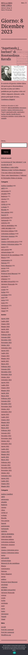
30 (25, 63)
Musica (3, 257)
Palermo (4, 263)
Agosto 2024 (5, 382)
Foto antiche (5, 212)
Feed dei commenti (7, 632)
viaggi (3, 311)
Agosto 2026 (5, 318)
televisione (4, 305)
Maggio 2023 (5, 422)
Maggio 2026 (5, 327)
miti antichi (5, 250)
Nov (18, 65)
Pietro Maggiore (6, 266)
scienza (3, 287)
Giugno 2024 (5, 388)
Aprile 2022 (5, 457)
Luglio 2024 (5, 385)
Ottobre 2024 (5, 377)
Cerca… (3, 141)
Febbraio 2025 (6, 366)
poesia (3, 268)
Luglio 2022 (5, 449)
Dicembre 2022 (6, 436)
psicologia (4, 276)
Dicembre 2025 (6, 340)
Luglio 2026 (5, 321)
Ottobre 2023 (5, 409)
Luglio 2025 (5, 353)
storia (3, 300)
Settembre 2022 (6, 444)
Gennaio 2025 (5, 369)
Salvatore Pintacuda (7, 284)
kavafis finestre (16, 114)
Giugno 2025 (5, 356)
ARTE (3, 188)
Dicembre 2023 (6, 404)
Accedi (3, 627)
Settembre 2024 (6, 380)
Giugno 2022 (5, 452)
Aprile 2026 (5, 329)
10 (26, 56)
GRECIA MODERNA (13, 108)
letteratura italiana (7, 231)
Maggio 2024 (5, 390)
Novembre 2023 (6, 406)
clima (3, 202)
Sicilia (3, 292)
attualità (4, 194)
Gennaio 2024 (5, 401)
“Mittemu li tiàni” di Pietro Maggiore (13, 170)
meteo (3, 247)
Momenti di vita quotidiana (10, 255)
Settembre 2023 (6, 412)
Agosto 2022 (5, 446)
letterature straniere (8, 236)
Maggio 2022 (5, 454)
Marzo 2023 (5, 428)
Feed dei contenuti (7, 630)
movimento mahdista (7, 116)
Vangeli (3, 308)
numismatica (5, 260)
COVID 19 (4, 204)
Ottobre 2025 (5, 345)
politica (3, 271)
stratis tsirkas (18, 116)
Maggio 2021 (5, 486)
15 (23, 58)
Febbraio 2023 (6, 430)
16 (25, 58)
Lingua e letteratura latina (10, 244)
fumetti (3, 215)
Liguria (3, 239)
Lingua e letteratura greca (15, 110)
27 (20, 63)
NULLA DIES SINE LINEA (6, 4)
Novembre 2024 (6, 374)
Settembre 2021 (6, 476)
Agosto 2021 (5, 478)
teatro (3, 303)
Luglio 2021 (5, 481)
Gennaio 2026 (5, 337)
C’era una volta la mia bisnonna (11, 173)
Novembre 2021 (6, 470)
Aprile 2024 (5, 393)
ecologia (4, 207)
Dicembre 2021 (6, 468)
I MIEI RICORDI (6, 228)
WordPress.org (6, 635)
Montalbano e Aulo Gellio (9, 167)
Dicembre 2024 (6, 372)
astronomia (5, 191)
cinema (3, 199)
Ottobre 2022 (5, 441)
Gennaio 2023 (5, 433)
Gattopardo (5, 220)
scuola (3, 290)
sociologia (4, 295)
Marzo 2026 (5, 332)
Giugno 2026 (5, 324)
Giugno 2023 (5, 420)
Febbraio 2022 (6, 462)
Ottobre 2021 (5, 473)
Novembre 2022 (6, 438)
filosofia (3, 210)
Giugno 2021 (5, 484)
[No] (26, 649)
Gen (26, 65)
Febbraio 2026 (6, 335)
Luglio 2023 (5, 417)
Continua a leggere (8, 99)
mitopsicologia (6, 252)
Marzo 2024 (5, 396)
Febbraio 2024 (6, 398)
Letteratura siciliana (8, 234)
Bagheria (4, 196)
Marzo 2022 (5, 460)
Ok (14, 652)
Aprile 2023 (5, 425)
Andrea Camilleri (7, 186)
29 (23, 63)
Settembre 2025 (6, 348)
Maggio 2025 (5, 358)
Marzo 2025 (5, 364)
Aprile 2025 (5, 361)
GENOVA (4, 223)
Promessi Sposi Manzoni (9, 273)
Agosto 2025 (5, 350)
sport (3, 297)
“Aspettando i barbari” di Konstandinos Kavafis (10, 53)
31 (26, 63)
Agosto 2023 (5, 414)
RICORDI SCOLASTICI (8, 281)
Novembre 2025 (6, 342)
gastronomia (5, 218)
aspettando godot (11, 112)
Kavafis (8, 114)
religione (4, 279)
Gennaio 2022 (5, 465)
